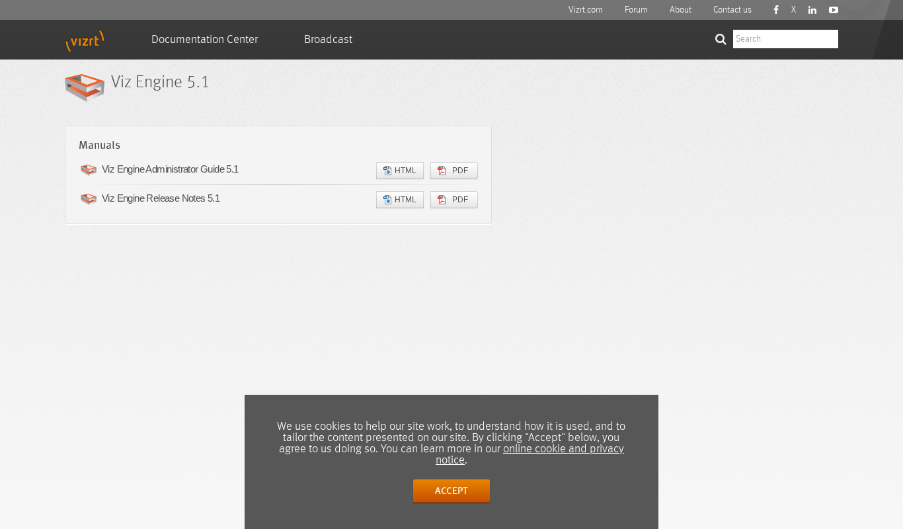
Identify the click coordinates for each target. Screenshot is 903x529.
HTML (405, 170)
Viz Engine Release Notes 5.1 (160, 198)
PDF (460, 170)
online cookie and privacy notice (530, 454)
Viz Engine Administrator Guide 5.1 (170, 169)
